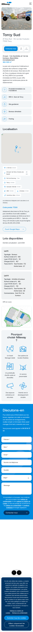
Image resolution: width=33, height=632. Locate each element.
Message (7, 485)
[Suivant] (28, 18)
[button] (20, 147)
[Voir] (16, 537)
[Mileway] (6, 3)
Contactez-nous (11, 49)
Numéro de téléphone (11, 462)
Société (6, 470)
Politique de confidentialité (19, 613)
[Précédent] (5, 18)
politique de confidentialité (13, 505)
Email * (6, 455)
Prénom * (7, 439)
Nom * (6, 447)
